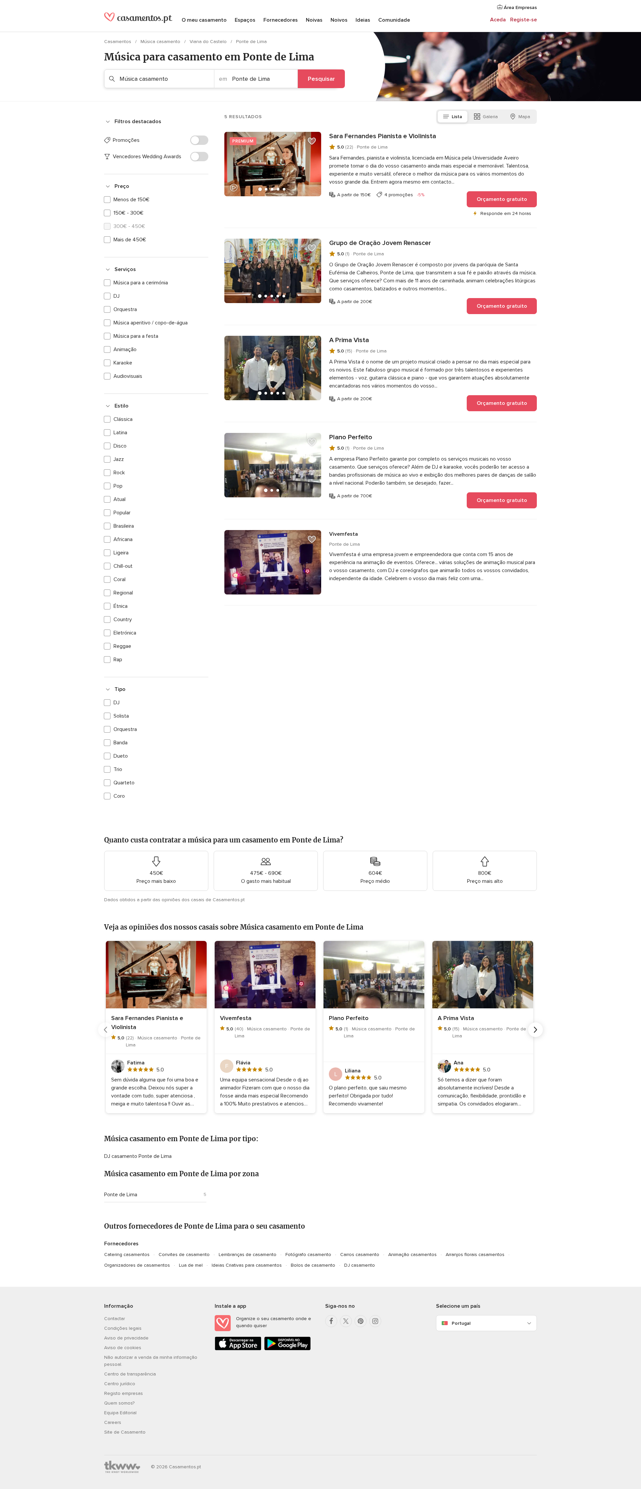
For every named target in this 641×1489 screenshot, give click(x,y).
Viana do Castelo (209, 41)
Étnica (121, 606)
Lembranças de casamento (247, 1254)
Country (123, 619)
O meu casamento (204, 20)
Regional (123, 592)
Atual (120, 499)
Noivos (339, 20)
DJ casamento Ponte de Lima (138, 1156)
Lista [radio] (457, 116)
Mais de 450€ (130, 239)
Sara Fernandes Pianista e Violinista (382, 136)
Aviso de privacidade (126, 1338)
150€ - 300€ (129, 213)
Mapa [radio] (524, 116)
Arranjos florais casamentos (475, 1254)
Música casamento (161, 41)
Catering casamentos (127, 1254)
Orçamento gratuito (502, 199)
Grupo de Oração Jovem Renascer (380, 243)
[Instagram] (375, 1321)
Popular (122, 512)
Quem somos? (119, 1403)
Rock (119, 472)
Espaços (245, 20)
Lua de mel (191, 1265)
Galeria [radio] (490, 116)
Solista (121, 716)
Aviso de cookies (122, 1347)
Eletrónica (125, 633)
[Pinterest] (361, 1321)
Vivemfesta (343, 534)
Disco (120, 446)
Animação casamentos (412, 1254)
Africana (123, 539)
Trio (118, 769)
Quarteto (124, 782)
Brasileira (124, 526)
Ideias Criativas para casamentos (247, 1265)
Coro (119, 796)
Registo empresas (123, 1393)
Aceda (498, 19)
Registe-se (523, 19)
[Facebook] (331, 1321)
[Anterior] (105, 1029)
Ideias (363, 20)
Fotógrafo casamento (308, 1254)
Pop (118, 486)
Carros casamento (359, 1254)
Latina (120, 432)
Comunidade (394, 20)
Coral (120, 579)
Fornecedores (280, 20)
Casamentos (118, 41)
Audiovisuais (128, 376)
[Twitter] (346, 1321)
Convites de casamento (184, 1254)
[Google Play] (287, 1349)
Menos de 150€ (132, 199)
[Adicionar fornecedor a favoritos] (311, 141)
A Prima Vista (349, 340)
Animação (125, 349)
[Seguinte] (535, 1029)
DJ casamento (359, 1265)
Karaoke (123, 362)
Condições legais (123, 1328)
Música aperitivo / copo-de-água (151, 322)
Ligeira (121, 552)
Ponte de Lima (120, 1194)
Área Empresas (519, 7)
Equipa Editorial (120, 1413)
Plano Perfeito (350, 437)
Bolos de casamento (313, 1265)
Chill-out (123, 566)
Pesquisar (321, 78)
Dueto (121, 756)
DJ (117, 296)
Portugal (461, 1323)
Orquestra (125, 309)
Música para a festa (136, 336)
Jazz (119, 459)
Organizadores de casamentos (137, 1265)
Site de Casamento (125, 1432)
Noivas (314, 20)
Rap (118, 659)
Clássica (123, 419)
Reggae (122, 646)
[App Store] (238, 1349)
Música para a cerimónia (141, 282)
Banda (121, 742)
